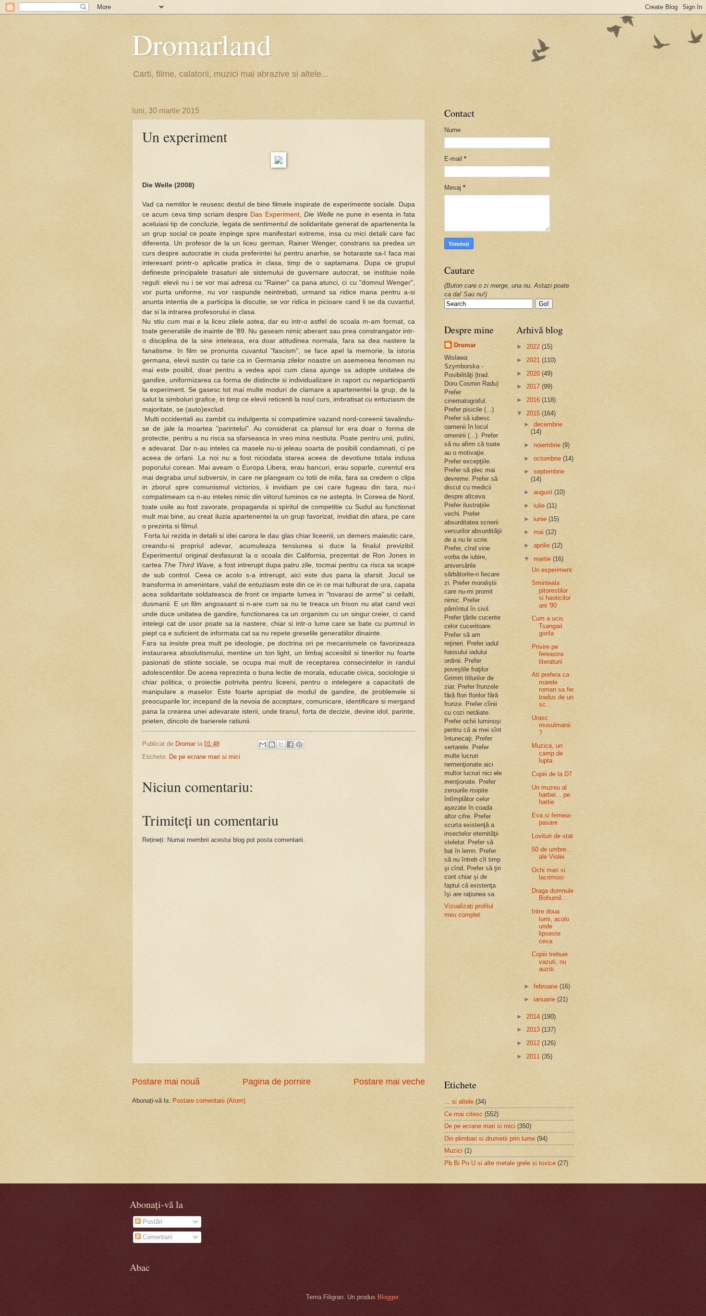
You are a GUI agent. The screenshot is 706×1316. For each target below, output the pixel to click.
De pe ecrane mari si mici (204, 756)
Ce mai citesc (463, 1114)
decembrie (548, 424)
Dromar (465, 345)
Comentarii (156, 1237)
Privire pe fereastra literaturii (547, 654)
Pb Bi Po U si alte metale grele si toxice (500, 1163)
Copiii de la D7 (552, 774)
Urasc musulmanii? (551, 725)
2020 (534, 373)
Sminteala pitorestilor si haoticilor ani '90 (551, 594)
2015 (534, 413)
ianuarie (545, 999)
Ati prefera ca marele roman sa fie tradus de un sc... (552, 689)
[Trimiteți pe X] (281, 744)
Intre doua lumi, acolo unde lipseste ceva (550, 926)
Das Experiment (274, 214)
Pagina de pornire (277, 1081)
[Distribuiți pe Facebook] (290, 744)
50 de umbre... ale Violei (552, 853)
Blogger (387, 1297)
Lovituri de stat (552, 836)
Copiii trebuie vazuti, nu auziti (550, 961)
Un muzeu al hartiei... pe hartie (551, 795)
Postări (151, 1221)
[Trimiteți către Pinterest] (299, 744)
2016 (534, 399)
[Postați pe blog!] (272, 744)
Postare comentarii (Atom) (208, 1100)
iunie (541, 519)
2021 (534, 360)
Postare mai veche (389, 1081)
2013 (534, 1029)
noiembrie (548, 445)
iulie (540, 505)
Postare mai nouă (166, 1081)
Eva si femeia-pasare (552, 819)
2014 (534, 1016)
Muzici (453, 1150)
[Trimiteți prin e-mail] (263, 744)
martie (543, 558)
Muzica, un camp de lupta (547, 753)
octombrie (548, 458)
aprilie (543, 545)
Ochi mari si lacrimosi (548, 873)
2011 (534, 1056)
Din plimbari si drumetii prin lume (489, 1138)
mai (540, 532)
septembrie (549, 471)
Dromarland (201, 44)
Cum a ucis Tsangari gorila (547, 626)
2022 (534, 346)
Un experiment (552, 569)
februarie (547, 986)
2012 (534, 1043)
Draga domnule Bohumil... (552, 894)
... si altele (459, 1101)
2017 (534, 386)
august (544, 492)
